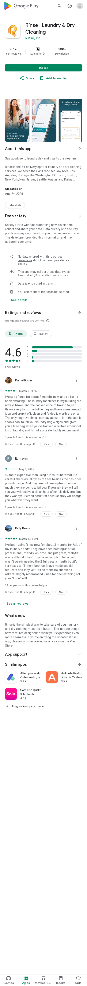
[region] (43, 51)
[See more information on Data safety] (79, 216)
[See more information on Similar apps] (79, 664)
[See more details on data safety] (19, 300)
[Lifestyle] (15, 205)
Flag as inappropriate (24, 706)
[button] (43, 53)
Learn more (25, 260)
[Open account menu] (80, 6)
